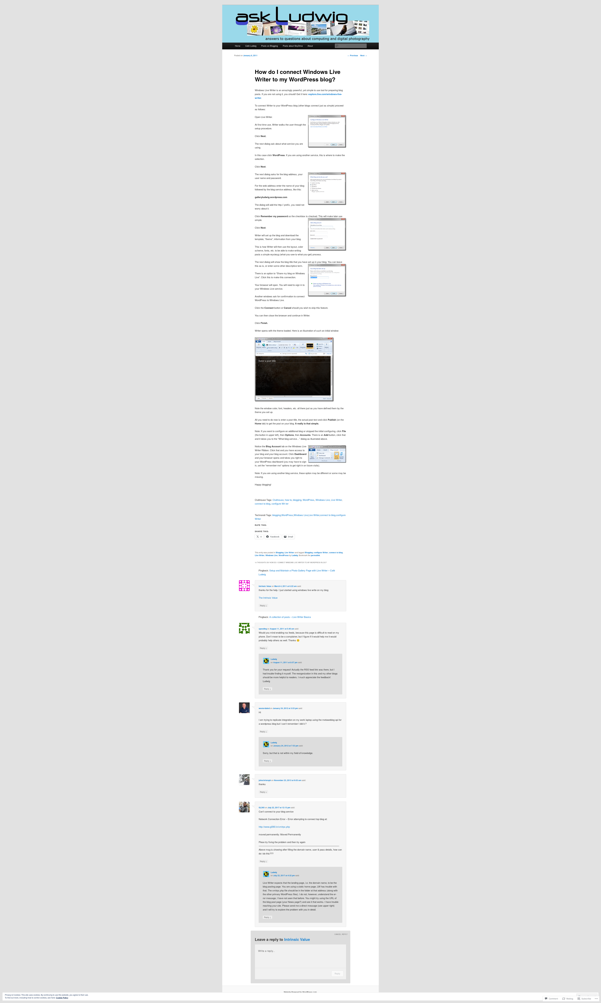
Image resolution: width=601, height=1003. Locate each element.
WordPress (308, 499)
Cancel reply (340, 934)
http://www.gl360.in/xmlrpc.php (274, 826)
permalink (315, 555)
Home (237, 45)
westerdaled (264, 708)
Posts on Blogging (269, 45)
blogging (297, 499)
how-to (288, 499)
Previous (353, 55)
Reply (263, 605)
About (310, 45)
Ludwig (295, 555)
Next (363, 55)
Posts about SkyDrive (293, 45)
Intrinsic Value (265, 586)
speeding (263, 628)
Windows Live (323, 499)
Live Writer (336, 499)
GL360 (262, 807)
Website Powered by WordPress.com (300, 992)
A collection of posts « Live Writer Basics (290, 617)
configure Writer (321, 552)
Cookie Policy (62, 997)
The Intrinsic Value (268, 597)
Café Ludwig (250, 45)
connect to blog (262, 503)
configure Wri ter (280, 503)
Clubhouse (278, 499)
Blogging (280, 552)
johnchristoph (265, 780)
